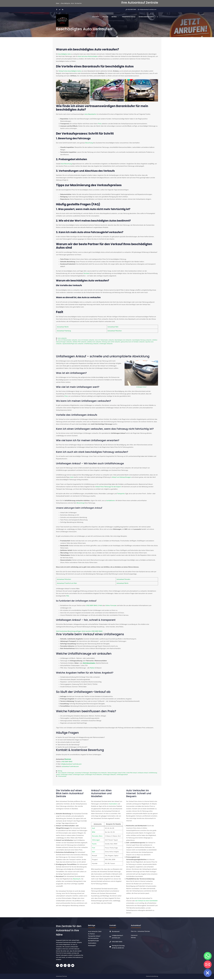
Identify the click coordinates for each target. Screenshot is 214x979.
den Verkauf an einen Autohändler (146, 900)
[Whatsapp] (208, 956)
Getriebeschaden (89, 663)
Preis (99, 123)
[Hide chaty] (208, 973)
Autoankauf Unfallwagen (82, 772)
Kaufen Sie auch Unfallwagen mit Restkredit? (72, 747)
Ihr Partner (91, 934)
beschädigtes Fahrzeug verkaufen (142, 340)
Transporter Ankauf (128, 16)
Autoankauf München (115, 331)
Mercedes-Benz (97, 836)
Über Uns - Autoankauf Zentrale (140, 931)
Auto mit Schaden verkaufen (86, 340)
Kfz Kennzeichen (93, 938)
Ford (93, 848)
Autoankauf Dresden (123, 579)
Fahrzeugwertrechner (146, 16)
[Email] (208, 964)
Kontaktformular (93, 940)
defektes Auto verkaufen (94, 342)
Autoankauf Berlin (63, 327)
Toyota (94, 844)
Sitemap (133, 937)
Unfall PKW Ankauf (131, 772)
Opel (93, 851)
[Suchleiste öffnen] (157, 16)
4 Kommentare (62, 776)
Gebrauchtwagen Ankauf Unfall (117, 772)
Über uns (105, 16)
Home (57, 3)
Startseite (95, 16)
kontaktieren (110, 500)
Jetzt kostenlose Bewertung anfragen (68, 631)
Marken (92, 668)
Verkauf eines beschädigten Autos (70, 71)
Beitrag (114, 16)
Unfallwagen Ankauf (141, 387)
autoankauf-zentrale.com (70, 766)
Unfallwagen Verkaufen (106, 343)
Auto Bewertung (66, 163)
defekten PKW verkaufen (80, 342)
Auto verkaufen (62, 338)
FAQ (67, 596)
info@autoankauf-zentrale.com (71, 764)
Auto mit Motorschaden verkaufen (67, 340)
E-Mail (100, 605)
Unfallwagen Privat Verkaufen (93, 774)
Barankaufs (77, 879)
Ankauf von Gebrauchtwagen (121, 477)
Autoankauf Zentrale (61, 976)
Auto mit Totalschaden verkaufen (104, 340)
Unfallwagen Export (78, 774)
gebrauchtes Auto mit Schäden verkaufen (133, 342)
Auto (71, 477)
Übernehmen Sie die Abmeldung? (68, 744)
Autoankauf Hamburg (64, 331)
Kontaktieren (77, 955)
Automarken (113, 804)
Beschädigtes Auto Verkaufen (123, 340)
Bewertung (89, 143)
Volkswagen (96, 840)
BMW (93, 832)
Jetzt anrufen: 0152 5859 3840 (92, 631)
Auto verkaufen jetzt (94, 931)
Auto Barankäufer (90, 114)
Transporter (121, 493)
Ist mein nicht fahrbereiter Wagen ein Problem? (73, 740)
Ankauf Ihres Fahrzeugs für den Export (108, 486)
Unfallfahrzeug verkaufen (91, 343)
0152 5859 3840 (91, 605)
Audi (93, 828)
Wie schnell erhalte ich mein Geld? (69, 742)
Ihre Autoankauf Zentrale (139, 3)
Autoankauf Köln (113, 327)
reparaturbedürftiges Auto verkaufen (72, 343)
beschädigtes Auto (64, 54)
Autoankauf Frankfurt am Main (67, 583)
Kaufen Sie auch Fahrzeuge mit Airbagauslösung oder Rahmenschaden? (81, 737)
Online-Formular (111, 605)
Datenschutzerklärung (152, 976)
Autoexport (92, 945)
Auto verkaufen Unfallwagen (66, 772)
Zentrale (86, 273)
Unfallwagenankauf (122, 774)
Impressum (134, 935)
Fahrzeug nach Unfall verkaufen (111, 342)
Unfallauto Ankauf (143, 772)
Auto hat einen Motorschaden (88, 56)
